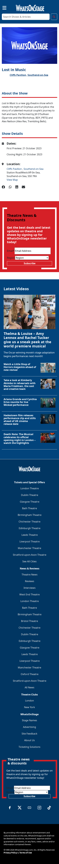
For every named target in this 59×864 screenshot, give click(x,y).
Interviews (30, 587)
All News (29, 687)
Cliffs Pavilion (14, 169)
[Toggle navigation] (2, 7)
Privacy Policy (10, 852)
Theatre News (30, 574)
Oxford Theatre (29, 674)
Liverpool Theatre (30, 541)
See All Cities (29, 561)
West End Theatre (29, 594)
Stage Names (29, 720)
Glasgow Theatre (29, 501)
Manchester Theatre (29, 548)
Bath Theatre (29, 508)
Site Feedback (29, 733)
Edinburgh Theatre (29, 528)
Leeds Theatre (29, 535)
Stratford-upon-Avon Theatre (29, 554)
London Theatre (29, 488)
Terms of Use (25, 852)
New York (29, 707)
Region (11, 257)
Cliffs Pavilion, (18, 75)
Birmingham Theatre (29, 515)
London (29, 700)
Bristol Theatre (29, 621)
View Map (12, 179)
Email (11, 250)
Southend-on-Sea (38, 75)
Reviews (29, 581)
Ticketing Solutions (29, 747)
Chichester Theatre (29, 521)
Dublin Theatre (29, 495)
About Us (29, 740)
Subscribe (29, 263)
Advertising (29, 727)
